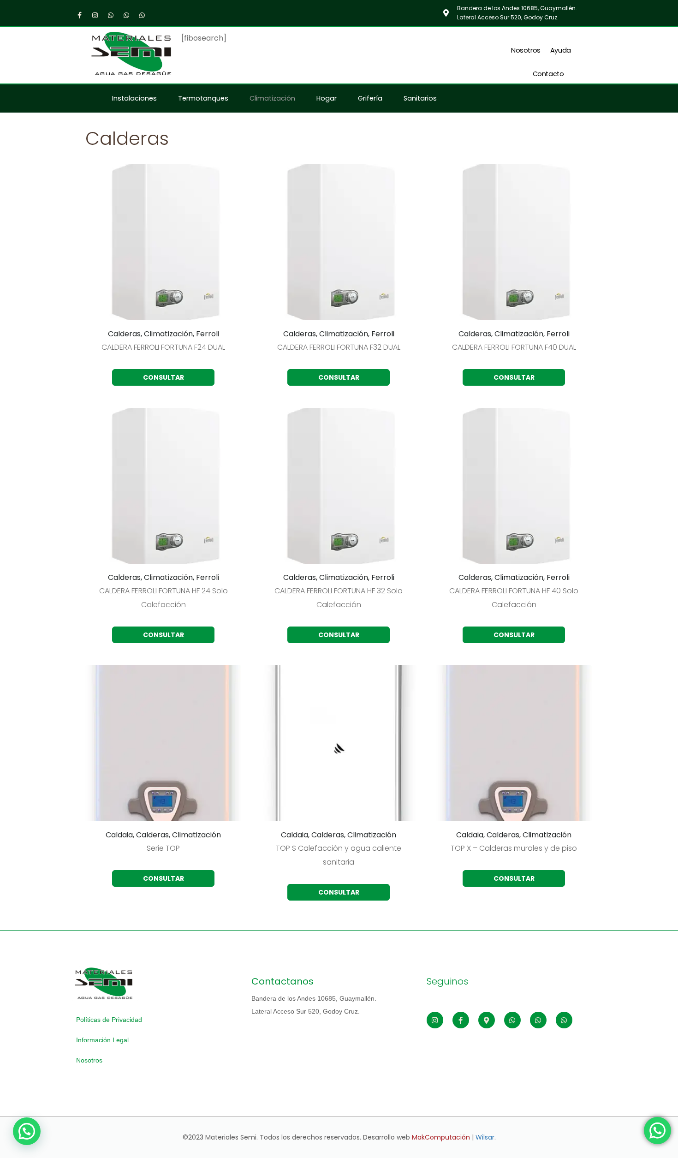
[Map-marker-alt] (486, 1020)
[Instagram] (95, 15)
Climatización (272, 98)
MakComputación (441, 1137)
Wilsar (485, 1137)
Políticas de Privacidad (109, 1019)
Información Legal (102, 1040)
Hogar (326, 98)
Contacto (548, 73)
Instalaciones (134, 98)
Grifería (370, 98)
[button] (27, 1131)
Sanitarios (420, 98)
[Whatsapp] (110, 15)
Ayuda (560, 50)
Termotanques (203, 98)
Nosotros (526, 50)
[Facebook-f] (79, 15)
